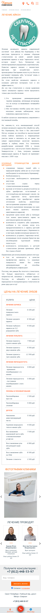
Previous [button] (1, 496)
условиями (26, 588)
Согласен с (22, 588)
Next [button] (40, 496)
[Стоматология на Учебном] (8, 3)
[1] (20, 609)
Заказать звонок (20, 584)
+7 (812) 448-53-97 (20, 571)
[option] (20, 495)
